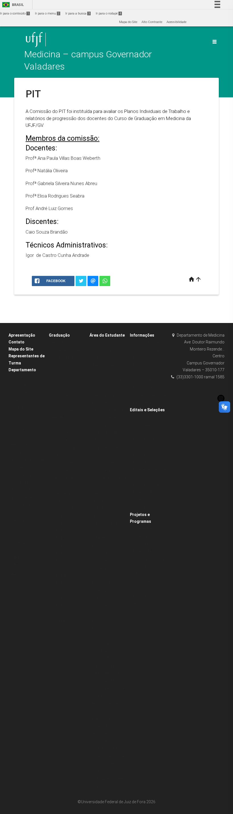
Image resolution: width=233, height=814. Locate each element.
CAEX (15, 558)
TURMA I (58, 515)
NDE (14, 550)
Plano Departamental (27, 520)
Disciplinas (60, 485)
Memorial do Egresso (67, 508)
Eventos (138, 365)
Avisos (137, 357)
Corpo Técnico (21, 430)
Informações (142, 335)
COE (14, 535)
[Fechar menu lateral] (214, 42)
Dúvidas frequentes (147, 342)
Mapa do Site (128, 22)
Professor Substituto (147, 500)
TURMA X (58, 583)
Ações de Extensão (25, 475)
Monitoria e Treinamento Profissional (101, 650)
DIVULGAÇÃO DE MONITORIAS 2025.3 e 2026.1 (149, 424)
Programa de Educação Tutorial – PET (147, 596)
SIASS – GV (141, 372)
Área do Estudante (107, 335)
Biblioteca (99, 568)
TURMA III (59, 530)
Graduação (59, 335)
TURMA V (58, 545)
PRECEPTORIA (62, 417)
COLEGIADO (20, 543)
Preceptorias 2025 (146, 485)
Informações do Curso (68, 380)
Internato (58, 387)
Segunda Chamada (107, 463)
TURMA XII (59, 598)
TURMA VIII (60, 568)
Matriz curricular (64, 478)
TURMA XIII (60, 606)
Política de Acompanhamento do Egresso (68, 448)
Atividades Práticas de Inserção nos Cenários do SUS (68, 365)
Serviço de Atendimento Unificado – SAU (104, 741)
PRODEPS (59, 425)
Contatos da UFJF (146, 350)
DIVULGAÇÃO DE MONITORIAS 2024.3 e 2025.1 (108, 688)
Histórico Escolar (104, 433)
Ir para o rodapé (108, 13)
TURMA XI (59, 591)
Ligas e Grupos (63, 621)
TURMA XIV (60, 613)
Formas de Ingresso (66, 470)
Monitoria (140, 566)
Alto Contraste (152, 22)
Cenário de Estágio (66, 395)
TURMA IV (59, 538)
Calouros (99, 342)
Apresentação (22, 335)
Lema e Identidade (25, 377)
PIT (13, 573)
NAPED (16, 565)
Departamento (22, 370)
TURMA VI (59, 553)
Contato (16, 342)
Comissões (19, 528)
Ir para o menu (47, 13)
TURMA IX (59, 576)
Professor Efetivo (145, 492)
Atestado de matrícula (108, 410)
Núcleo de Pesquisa (26, 482)
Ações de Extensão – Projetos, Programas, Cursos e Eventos (148, 536)
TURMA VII (59, 561)
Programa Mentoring (67, 463)
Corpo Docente (22, 437)
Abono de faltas (103, 470)
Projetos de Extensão (26, 490)
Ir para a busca (77, 13)
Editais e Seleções (147, 410)
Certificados (101, 440)
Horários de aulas (105, 621)
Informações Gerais (66, 433)
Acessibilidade (176, 22)
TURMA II (58, 523)
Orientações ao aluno (67, 410)
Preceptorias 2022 (146, 507)
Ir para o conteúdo (14, 13)
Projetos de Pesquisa (26, 498)
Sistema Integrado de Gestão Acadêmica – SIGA (108, 763)
